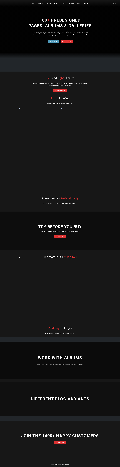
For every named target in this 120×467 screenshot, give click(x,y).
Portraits (71, 3)
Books (56, 3)
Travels (63, 3)
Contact (86, 3)
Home (33, 3)
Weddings (48, 3)
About (79, 3)
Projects (40, 3)
